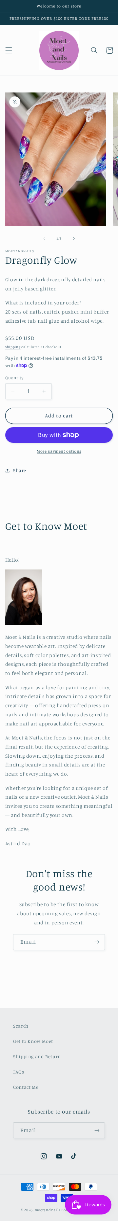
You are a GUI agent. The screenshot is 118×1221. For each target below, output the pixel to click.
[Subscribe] (97, 942)
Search (21, 1026)
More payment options (59, 451)
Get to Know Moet (33, 1041)
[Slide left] (44, 239)
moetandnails (48, 1210)
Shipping (13, 347)
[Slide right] (74, 239)
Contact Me (25, 1087)
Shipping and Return (37, 1056)
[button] (8, 50)
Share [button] (19, 470)
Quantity (14, 377)
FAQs (18, 1071)
